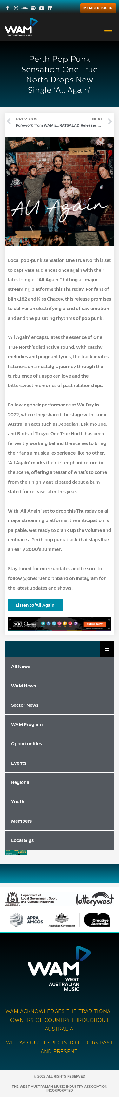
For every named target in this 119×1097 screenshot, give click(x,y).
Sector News (24, 705)
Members (21, 821)
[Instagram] (16, 8)
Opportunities (26, 743)
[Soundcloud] (24, 8)
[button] (108, 30)
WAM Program (27, 724)
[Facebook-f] (7, 8)
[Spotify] (33, 8)
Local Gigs (22, 840)
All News (20, 666)
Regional (20, 782)
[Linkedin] (50, 8)
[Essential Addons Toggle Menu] (107, 649)
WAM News (23, 685)
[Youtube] (41, 8)
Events (18, 763)
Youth (17, 801)
